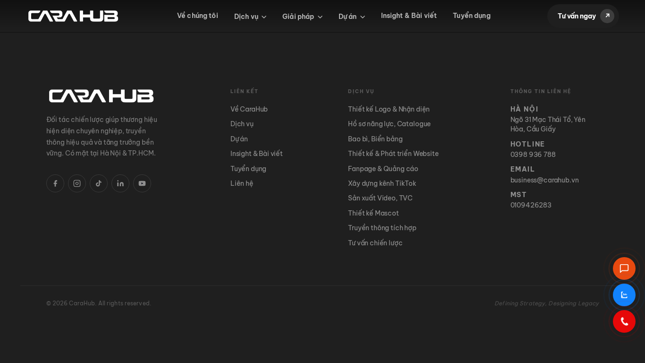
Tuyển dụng (471, 15)
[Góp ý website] (624, 268)
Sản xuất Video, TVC (380, 198)
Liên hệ (242, 183)
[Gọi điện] (624, 321)
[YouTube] (142, 183)
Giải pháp (298, 16)
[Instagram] (77, 183)
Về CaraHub (249, 109)
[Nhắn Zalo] (624, 295)
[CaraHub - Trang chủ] (73, 16)
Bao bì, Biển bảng (375, 139)
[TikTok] (99, 183)
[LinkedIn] (120, 183)
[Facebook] (55, 183)
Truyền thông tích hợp (382, 228)
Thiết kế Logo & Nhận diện (389, 109)
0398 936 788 (533, 154)
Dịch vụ (247, 16)
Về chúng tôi (197, 15)
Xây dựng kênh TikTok (382, 183)
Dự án (348, 16)
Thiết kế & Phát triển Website (393, 153)
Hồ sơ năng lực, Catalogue (389, 124)
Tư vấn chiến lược (375, 243)
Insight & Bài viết (409, 15)
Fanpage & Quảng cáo (383, 168)
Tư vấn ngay (584, 16)
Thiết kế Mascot (373, 213)
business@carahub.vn (544, 180)
